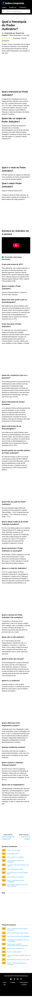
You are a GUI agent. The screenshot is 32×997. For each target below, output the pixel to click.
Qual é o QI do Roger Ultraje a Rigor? (17, 933)
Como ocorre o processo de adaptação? (18, 936)
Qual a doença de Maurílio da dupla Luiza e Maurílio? (17, 885)
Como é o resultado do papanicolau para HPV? (18, 956)
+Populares (22, 7)
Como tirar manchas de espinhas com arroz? (18, 865)
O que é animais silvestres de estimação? (15, 861)
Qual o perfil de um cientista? (15, 857)
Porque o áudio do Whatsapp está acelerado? (16, 963)
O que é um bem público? (14, 952)
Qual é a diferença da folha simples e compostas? (17, 929)
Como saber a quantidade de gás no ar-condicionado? (18, 940)
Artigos (4, 7)
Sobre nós (4, 983)
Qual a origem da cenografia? (15, 877)
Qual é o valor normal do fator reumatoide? (15, 881)
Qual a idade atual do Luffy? (15, 869)
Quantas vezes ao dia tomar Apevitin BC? (17, 873)
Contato (12, 982)
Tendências (12, 7)
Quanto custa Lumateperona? (15, 948)
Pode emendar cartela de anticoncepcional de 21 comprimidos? (17, 944)
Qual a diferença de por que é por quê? (18, 959)
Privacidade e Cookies (24, 983)
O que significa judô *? (13, 853)
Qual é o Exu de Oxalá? (14, 850)
